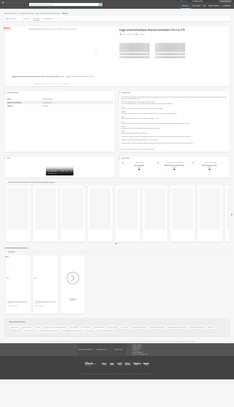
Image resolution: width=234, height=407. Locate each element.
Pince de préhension (26, 327)
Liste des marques (136, 345)
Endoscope (37, 327)
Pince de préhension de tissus (138, 327)
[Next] (95, 51)
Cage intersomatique (99, 327)
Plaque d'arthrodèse (16, 331)
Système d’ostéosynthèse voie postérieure (71, 331)
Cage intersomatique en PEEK (156, 327)
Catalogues (196, 6)
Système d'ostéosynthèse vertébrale (48, 331)
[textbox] (64, 4)
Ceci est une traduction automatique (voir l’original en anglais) (137, 149)
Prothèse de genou (90, 331)
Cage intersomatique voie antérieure (176, 327)
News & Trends (213, 6)
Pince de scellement (113, 327)
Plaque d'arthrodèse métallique (106, 331)
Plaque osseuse (15, 327)
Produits (185, 6)
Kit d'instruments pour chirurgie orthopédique (54, 327)
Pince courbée (124, 327)
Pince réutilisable (73, 327)
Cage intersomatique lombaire (196, 327)
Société (26, 18)
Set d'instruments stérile (30, 331)
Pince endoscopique (86, 327)
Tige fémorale (210, 327)
